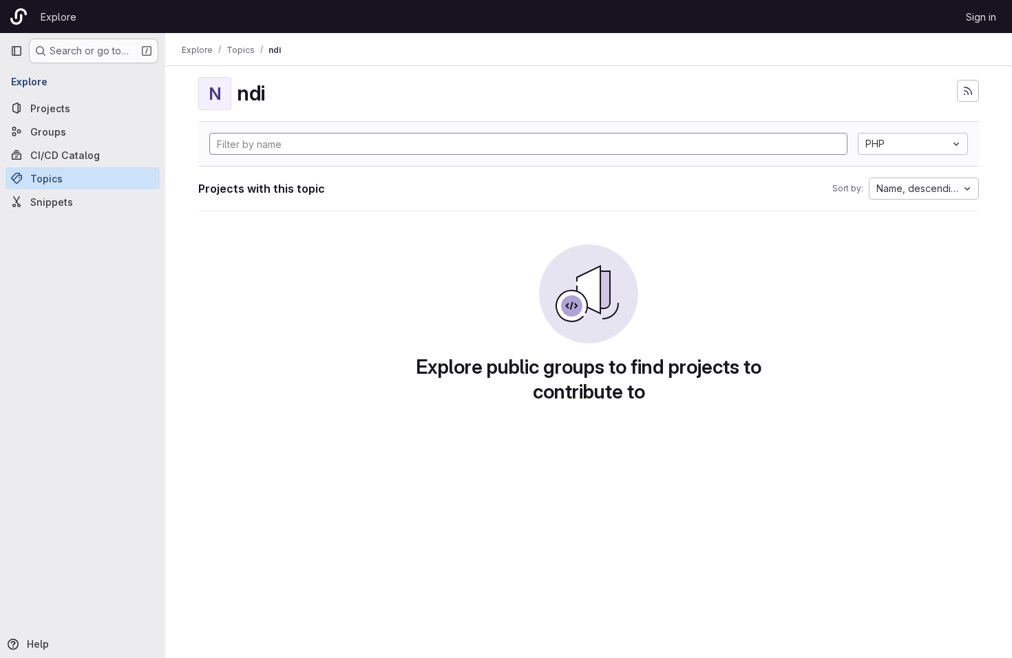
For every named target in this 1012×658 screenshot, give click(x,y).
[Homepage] (19, 17)
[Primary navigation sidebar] (17, 51)
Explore (58, 17)
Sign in (981, 17)
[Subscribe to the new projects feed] (968, 91)
